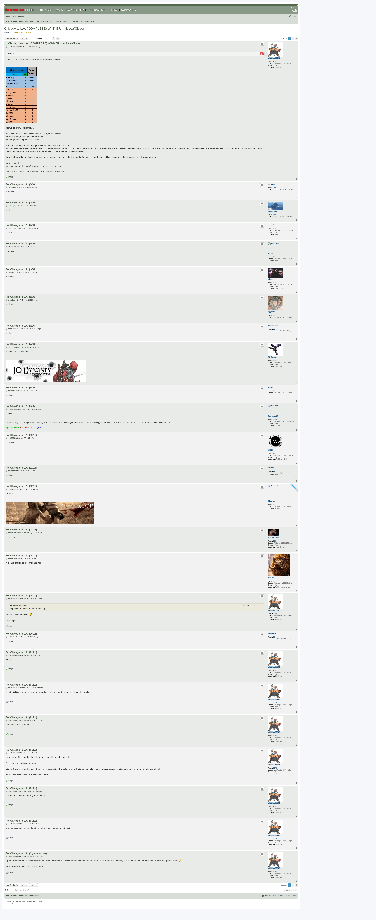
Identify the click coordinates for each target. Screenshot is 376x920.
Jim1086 (271, 184)
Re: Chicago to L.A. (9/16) (21, 406)
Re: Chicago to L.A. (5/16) (21, 296)
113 (274, 541)
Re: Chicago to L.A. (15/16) (21, 633)
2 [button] (293, 38)
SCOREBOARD (75, 10)
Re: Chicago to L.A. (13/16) (21, 529)
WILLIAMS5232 (274, 58)
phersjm (271, 279)
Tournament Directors (22, 32)
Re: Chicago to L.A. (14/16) (21, 555)
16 (274, 637)
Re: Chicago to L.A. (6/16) (21, 325)
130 (274, 257)
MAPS (59, 10)
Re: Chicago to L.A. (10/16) (21, 435)
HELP (295, 9)
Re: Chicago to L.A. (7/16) (21, 344)
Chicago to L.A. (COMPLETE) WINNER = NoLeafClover (44, 28)
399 (274, 187)
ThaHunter (272, 633)
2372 (275, 61)
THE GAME (46, 10)
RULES (294, 11)
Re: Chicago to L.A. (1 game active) (26, 853)
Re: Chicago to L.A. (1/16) (21, 202)
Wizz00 (271, 467)
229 (274, 315)
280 (274, 504)
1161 (275, 215)
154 (274, 360)
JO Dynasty (272, 357)
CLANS (114, 10)
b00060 (271, 450)
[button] (296, 38)
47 (274, 391)
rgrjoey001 (272, 312)
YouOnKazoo (273, 325)
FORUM (294, 7)
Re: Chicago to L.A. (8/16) (21, 387)
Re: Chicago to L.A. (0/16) (21, 184)
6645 (275, 419)
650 (274, 581)
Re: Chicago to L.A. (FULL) (21, 652)
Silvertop (271, 501)
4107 (275, 453)
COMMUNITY (128, 10)
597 (274, 471)
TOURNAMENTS (96, 10)
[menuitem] (21, 17)
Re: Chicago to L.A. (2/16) (21, 225)
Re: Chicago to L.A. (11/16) (21, 467)
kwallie (270, 387)
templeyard (272, 211)
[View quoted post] (26, 605)
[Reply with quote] (262, 44)
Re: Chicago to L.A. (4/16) (21, 269)
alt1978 (271, 578)
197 (274, 228)
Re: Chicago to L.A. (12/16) (21, 486)
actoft (270, 253)
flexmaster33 (273, 416)
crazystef (271, 225)
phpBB (16, 901)
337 (274, 329)
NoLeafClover (27, 59)
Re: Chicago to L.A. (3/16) (21, 243)
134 (274, 282)
